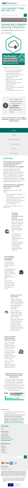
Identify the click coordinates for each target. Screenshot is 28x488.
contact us (19, 119)
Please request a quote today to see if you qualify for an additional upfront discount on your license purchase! (14, 420)
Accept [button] (10, 485)
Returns (3, 450)
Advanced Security (5, 437)
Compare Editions (14, 144)
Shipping (3, 449)
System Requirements (14, 139)
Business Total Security (7, 439)
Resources (3, 447)
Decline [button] (17, 485)
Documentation (14, 153)
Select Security (4, 435)
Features (14, 135)
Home (2, 428)
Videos (14, 148)
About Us (3, 446)
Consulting (3, 452)
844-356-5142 (8, 10)
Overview (14, 130)
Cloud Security (4, 434)
